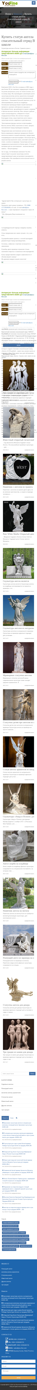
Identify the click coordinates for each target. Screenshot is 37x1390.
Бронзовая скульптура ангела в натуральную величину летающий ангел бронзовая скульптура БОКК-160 (17, 1125)
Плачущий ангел (7, 1088)
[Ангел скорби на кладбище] (18, 846)
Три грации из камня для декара (18, 1052)
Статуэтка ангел (7, 1097)
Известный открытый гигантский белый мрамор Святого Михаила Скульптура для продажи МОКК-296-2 (17, 1162)
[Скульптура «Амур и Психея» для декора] (18, 799)
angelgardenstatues (29, 402)
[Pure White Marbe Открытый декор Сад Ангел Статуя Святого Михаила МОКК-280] (18, 517)
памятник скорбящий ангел (10, 1246)
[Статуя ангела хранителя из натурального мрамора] (18, 752)
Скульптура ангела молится (16, 581)
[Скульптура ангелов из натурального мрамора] (18, 611)
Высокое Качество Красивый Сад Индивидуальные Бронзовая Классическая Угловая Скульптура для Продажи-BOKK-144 (18, 1199)
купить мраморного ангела (10, 1229)
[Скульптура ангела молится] (18, 564)
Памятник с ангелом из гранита (18, 487)
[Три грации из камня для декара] (18, 1035)
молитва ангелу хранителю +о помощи (14, 1232)
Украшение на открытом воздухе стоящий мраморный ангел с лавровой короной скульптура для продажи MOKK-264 (17, 1189)
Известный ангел (7, 1101)
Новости (18, 14)
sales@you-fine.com (20, 1348)
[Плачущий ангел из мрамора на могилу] (18, 941)
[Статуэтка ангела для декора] (18, 988)
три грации (5, 1110)
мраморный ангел (26, 1246)
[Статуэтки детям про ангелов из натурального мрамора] (18, 705)
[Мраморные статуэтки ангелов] (18, 658)
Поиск (32, 1073)
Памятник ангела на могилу (16, 911)
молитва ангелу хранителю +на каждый (14, 1242)
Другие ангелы (6, 1105)
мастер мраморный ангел (10, 1226)
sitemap (25, 1386)
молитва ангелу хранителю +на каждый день (15, 1239)
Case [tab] (12, 1118)
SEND (18, 1377)
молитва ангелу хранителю (11, 1092)
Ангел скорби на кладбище (15, 863)
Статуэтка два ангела (9, 1249)
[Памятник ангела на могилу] (18, 894)
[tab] (16, 1118)
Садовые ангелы (7, 1084)
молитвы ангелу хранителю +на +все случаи (15, 1236)
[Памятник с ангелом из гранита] (18, 470)
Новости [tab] (5, 1118)
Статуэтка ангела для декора (16, 1005)
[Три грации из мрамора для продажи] (18, 376)
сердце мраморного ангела (10, 1222)
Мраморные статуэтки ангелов (17, 675)
